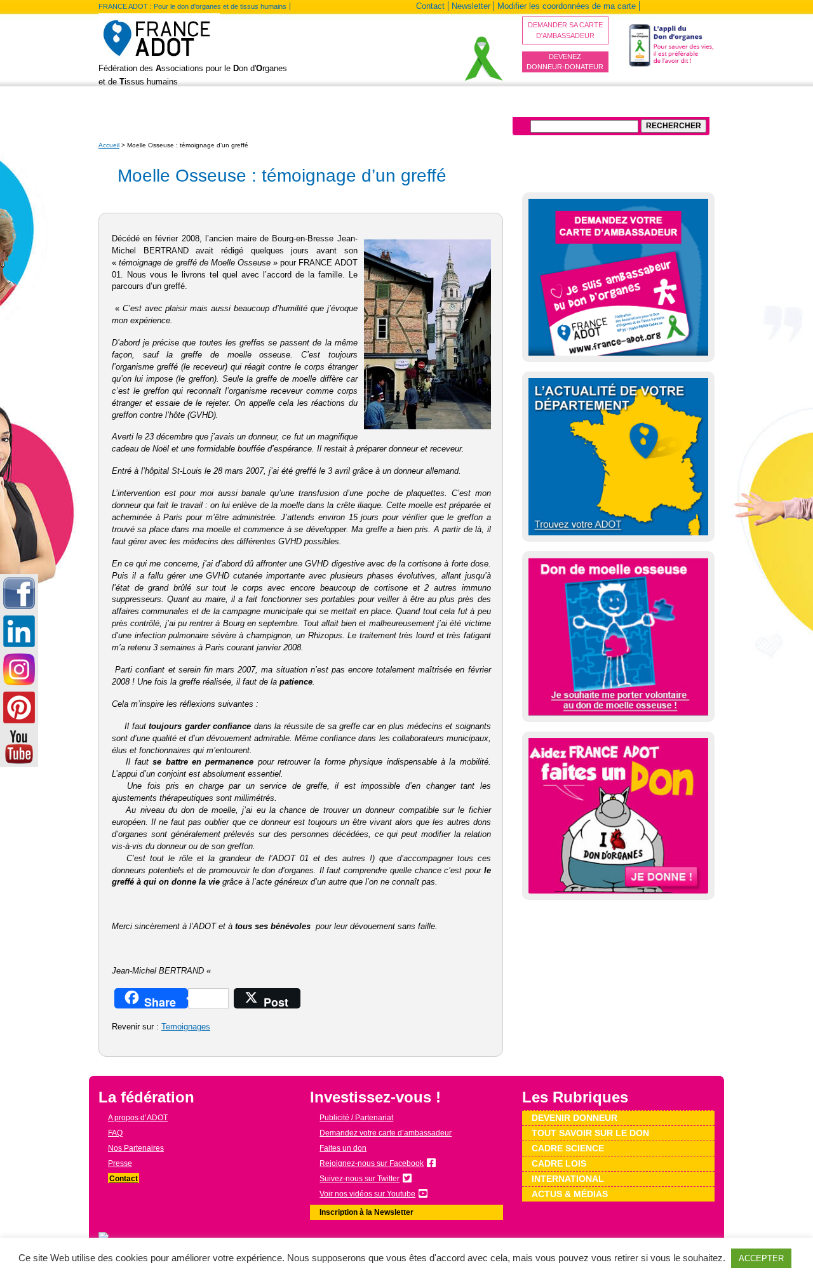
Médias (593, 107)
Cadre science (568, 1148)
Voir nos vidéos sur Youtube (367, 1193)
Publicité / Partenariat (356, 1117)
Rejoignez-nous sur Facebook (371, 1163)
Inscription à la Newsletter (366, 1212)
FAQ (115, 1132)
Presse (120, 1163)
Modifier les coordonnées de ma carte (566, 6)
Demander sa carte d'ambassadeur (565, 30)
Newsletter (471, 6)
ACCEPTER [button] (761, 1258)
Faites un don (342, 1148)
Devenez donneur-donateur (565, 62)
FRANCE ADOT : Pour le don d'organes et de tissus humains (192, 6)
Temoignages (185, 1026)
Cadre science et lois (455, 107)
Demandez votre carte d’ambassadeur (385, 1132)
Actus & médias (570, 1194)
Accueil (108, 145)
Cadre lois (559, 1163)
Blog (200, 107)
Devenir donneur (257, 107)
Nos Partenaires (136, 1148)
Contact (430, 6)
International (539, 107)
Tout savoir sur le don (352, 107)
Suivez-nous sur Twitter (359, 1178)
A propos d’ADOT (141, 107)
